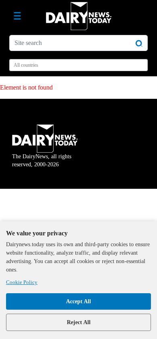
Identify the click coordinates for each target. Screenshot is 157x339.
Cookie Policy (21, 282)
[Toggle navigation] (17, 16)
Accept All (78, 301)
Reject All (79, 322)
